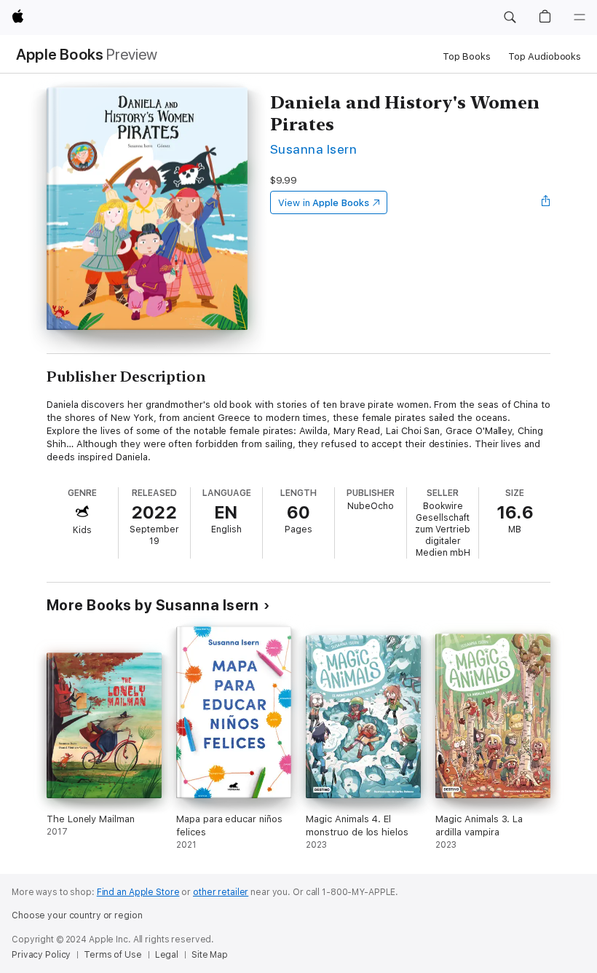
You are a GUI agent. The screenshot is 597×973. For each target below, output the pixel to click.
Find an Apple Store (138, 892)
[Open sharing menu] (546, 202)
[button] (509, 17)
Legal (166, 955)
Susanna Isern (313, 149)
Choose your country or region (77, 915)
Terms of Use (113, 955)
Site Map (209, 955)
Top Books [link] (467, 56)
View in (323, 202)
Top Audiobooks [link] (544, 56)
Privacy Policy (41, 955)
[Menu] (579, 17)
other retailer (220, 892)
